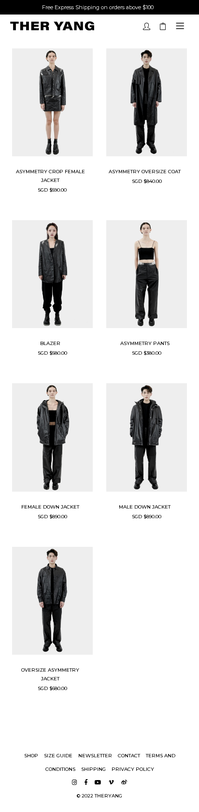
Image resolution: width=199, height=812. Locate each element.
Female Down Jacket (50, 507)
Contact (129, 755)
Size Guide (58, 755)
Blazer (50, 343)
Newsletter (95, 755)
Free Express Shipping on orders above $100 (98, 7)
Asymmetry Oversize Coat (145, 171)
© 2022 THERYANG (99, 796)
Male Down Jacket (145, 507)
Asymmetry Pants (145, 343)
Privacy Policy (133, 769)
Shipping (93, 769)
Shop (31, 755)
